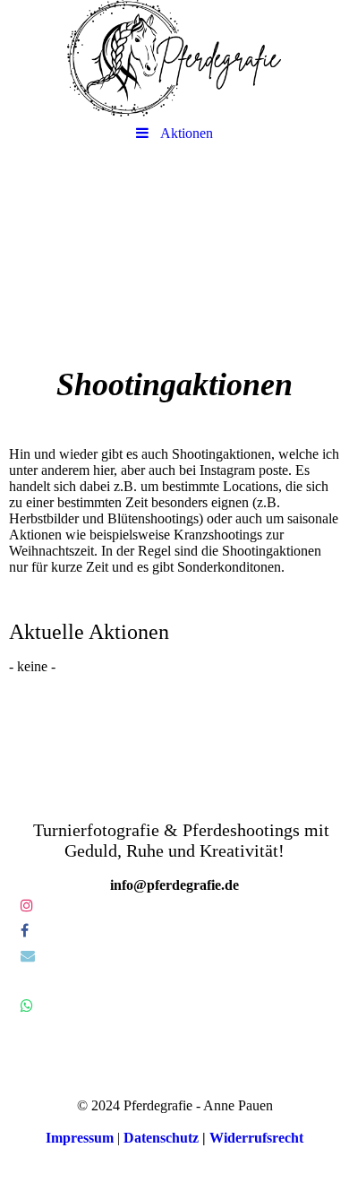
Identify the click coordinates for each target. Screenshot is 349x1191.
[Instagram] (25, 905)
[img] (174, 58)
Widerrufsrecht (256, 1137)
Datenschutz (161, 1137)
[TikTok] (19, 980)
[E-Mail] (26, 955)
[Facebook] (23, 930)
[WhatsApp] (25, 1006)
